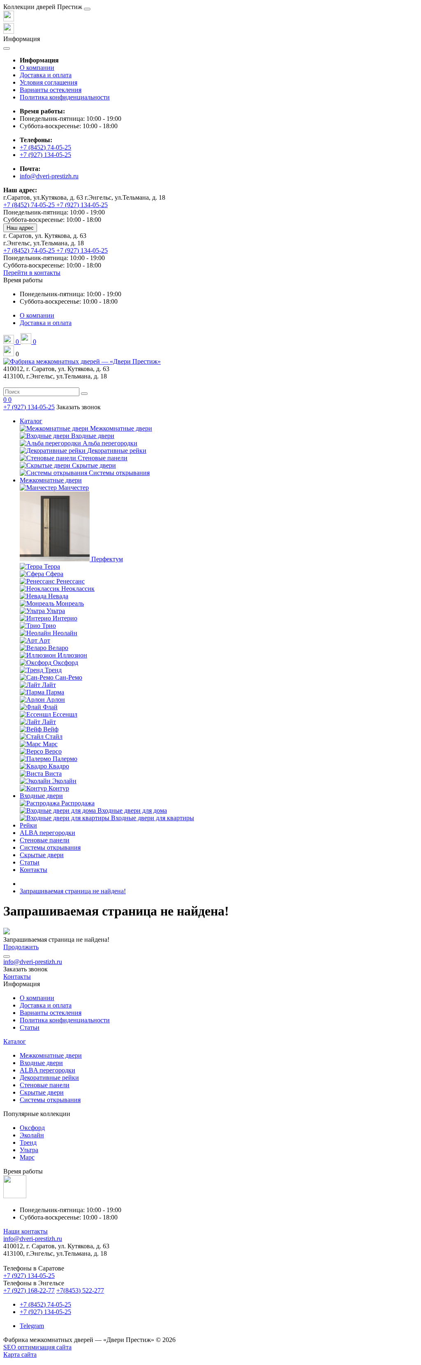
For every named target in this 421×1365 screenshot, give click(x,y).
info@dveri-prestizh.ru (49, 176)
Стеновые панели (44, 840)
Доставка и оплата (46, 74)
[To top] (6, 956)
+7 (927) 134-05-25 (45, 154)
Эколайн (32, 1135)
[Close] (87, 9)
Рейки (28, 825)
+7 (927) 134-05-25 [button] (29, 1275)
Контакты (33, 869)
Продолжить (21, 946)
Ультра (29, 1149)
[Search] (84, 393)
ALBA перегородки (47, 832)
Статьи (29, 862)
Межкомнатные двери (51, 480)
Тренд (28, 1142)
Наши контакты (25, 1231)
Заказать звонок (78, 407)
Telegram (32, 1325)
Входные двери (41, 795)
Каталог (31, 420)
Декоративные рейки (49, 1077)
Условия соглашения (48, 82)
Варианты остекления (50, 89)
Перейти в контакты (31, 272)
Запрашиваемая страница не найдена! (73, 891)
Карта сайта (20, 1354)
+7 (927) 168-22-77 (29, 1290)
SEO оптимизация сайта (37, 1347)
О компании (37, 67)
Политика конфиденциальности (65, 97)
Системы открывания (50, 847)
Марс (27, 1157)
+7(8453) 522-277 (80, 1290)
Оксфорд (32, 1127)
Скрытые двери (42, 854)
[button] (23, 280)
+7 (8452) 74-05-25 (45, 147)
